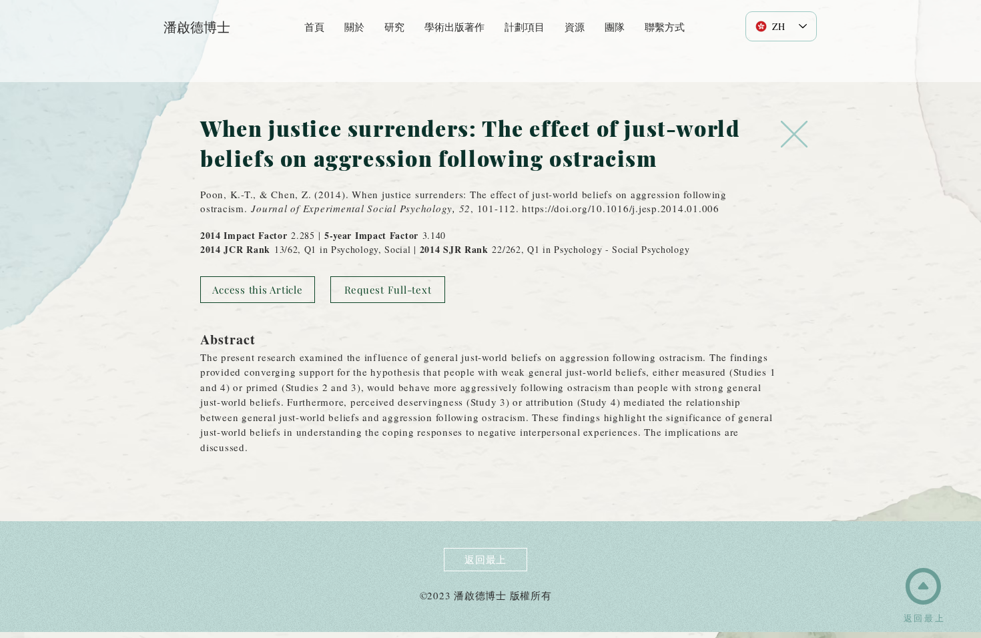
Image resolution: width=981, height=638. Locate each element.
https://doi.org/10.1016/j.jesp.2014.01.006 (620, 208)
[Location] (794, 134)
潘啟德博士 (197, 27)
